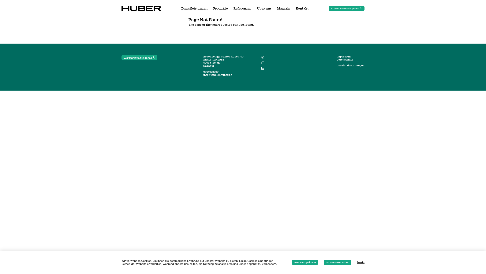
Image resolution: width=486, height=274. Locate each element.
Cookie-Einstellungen (350, 65)
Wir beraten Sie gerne (345, 8)
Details (360, 262)
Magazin (283, 8)
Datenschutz (345, 59)
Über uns (264, 8)
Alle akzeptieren (305, 262)
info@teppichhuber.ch (217, 74)
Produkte (220, 8)
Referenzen (242, 8)
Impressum (344, 56)
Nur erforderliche (337, 262)
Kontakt (302, 8)
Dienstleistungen (194, 8)
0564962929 (211, 71)
